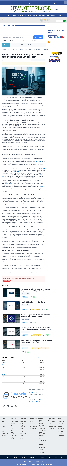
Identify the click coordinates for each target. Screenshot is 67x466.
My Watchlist (20, 40)
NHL (12, 432)
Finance (41, 444)
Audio (59, 420)
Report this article (7, 280)
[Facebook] (8, 406)
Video (59, 425)
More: (59, 418)
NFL (12, 427)
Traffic (29, 15)
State (8, 15)
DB (25, 351)
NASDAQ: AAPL (34, 182)
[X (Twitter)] (4, 406)
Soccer (12, 433)
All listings (41, 422)
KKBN (31, 435)
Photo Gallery (61, 431)
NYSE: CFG (27, 174)
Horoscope (32, 423)
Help (49, 457)
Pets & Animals (52, 431)
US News (14, 15)
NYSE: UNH (38, 161)
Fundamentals (42, 442)
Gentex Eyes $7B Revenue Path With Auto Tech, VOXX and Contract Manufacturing (36, 328)
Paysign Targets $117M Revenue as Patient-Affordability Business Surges (36, 315)
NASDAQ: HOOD (40, 185)
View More (49, 285)
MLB (12, 428)
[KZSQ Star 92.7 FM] (54, 57)
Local (4, 15)
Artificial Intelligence (37, 348)
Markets (6, 45)
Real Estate (51, 425)
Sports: (13, 425)
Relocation (41, 449)
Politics (3, 430)
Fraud (47, 348)
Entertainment (40, 3)
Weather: (13, 418)
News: (3, 418)
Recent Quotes (7, 40)
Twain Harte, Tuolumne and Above (42, 430)
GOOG (3, 372)
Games (31, 425)
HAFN (47, 309)
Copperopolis (42, 438)
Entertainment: (34, 418)
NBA (12, 430)
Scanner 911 (61, 421)
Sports (15, 3)
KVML (31, 431)
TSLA (3, 383)
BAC (3, 369)
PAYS (34, 322)
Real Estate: (42, 440)
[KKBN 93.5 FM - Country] (54, 60)
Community (26, 3)
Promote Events (52, 426)
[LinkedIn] (12, 406)
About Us (14, 457)
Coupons (60, 433)
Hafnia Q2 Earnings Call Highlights (33, 302)
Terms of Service (28, 461)
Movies (31, 420)
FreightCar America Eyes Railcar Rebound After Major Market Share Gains (35, 290)
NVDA (3, 379)
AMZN (3, 362)
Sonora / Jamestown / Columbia (42, 425)
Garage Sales (52, 430)
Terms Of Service (35, 401)
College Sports (14, 435)
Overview (14, 49)
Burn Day (13, 420)
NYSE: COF (16, 171)
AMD (3, 367)
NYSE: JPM (42, 168)
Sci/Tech (4, 435)
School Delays (51, 15)
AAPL (3, 365)
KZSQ (31, 433)
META (3, 374)
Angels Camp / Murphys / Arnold (42, 435)
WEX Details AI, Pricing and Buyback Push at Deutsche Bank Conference (36, 341)
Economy (43, 348)
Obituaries (42, 15)
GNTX (48, 335)
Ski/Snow (13, 423)
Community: (24, 418)
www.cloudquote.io (34, 392)
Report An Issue (58, 457)
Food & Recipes (33, 426)
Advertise (41, 457)
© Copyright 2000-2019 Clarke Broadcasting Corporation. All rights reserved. (33, 464)
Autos (50, 423)
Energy (38, 309)
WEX (28, 351)
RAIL (34, 296)
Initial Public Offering (37, 335)
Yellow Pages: (61, 435)
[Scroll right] (65, 2)
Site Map (32, 457)
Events (22, 420)
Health (22, 423)
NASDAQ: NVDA (8, 183)
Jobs (50, 420)
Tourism (58, 15)
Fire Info (22, 438)
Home (6, 457)
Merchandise (52, 421)
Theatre (32, 421)
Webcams (35, 15)
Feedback (23, 457)
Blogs (21, 425)
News (5, 3)
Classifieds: (52, 418)
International (37, 49)
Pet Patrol (22, 437)
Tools (29, 45)
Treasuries (45, 49)
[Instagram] (16, 406)
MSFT (3, 376)
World (19, 15)
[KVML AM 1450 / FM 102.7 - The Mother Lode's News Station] (57, 53)
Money (24, 15)
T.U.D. (59, 430)
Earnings (34, 309)
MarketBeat (25, 296)
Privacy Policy (39, 399)
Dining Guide (55, 3)
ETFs (22, 45)
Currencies (28, 49)
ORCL (3, 381)
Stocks (15, 45)
